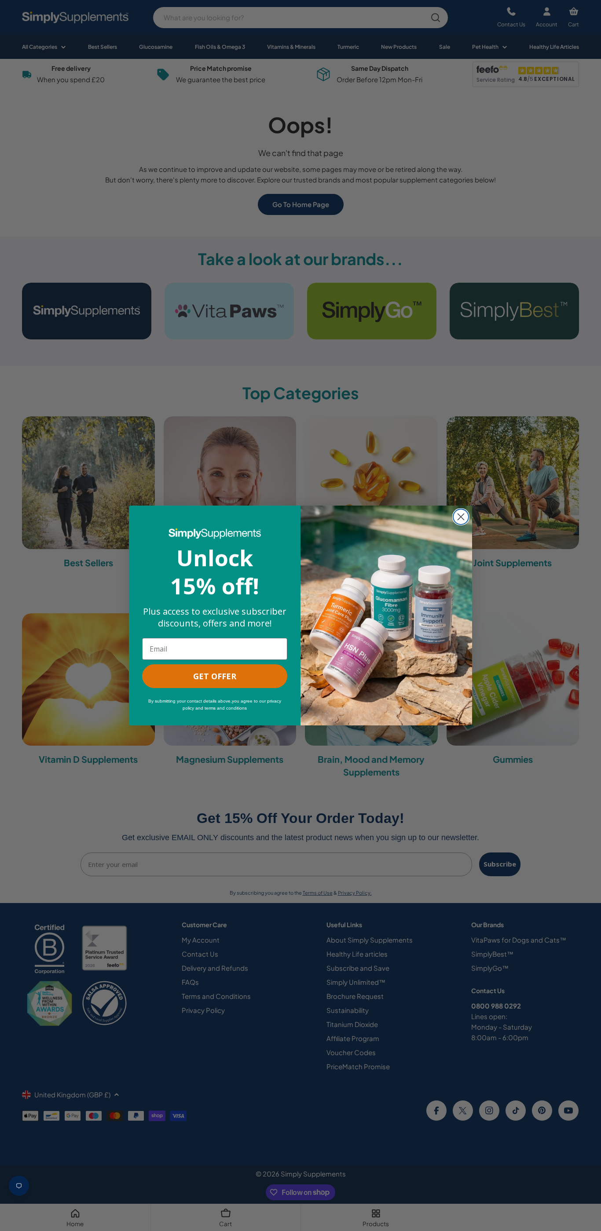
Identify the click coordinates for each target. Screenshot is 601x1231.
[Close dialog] (461, 516)
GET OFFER (214, 676)
